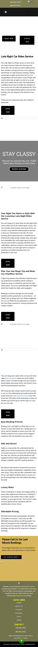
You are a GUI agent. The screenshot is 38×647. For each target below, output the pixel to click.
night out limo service (21, 396)
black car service (11, 378)
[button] (28, 13)
